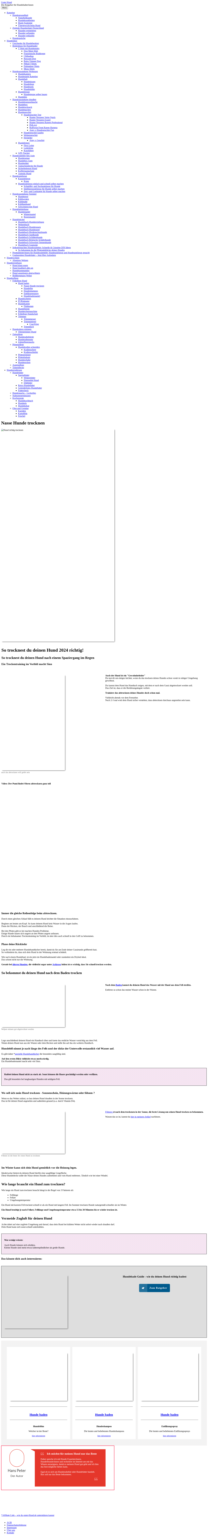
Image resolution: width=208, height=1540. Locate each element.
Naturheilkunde (25, 18)
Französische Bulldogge (34, 53)
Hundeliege (29, 84)
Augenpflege (18, 365)
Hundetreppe (24, 92)
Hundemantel (24, 212)
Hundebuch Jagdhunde (28, 235)
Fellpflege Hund (19, 281)
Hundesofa (29, 87)
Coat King (34, 324)
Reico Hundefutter (26, 385)
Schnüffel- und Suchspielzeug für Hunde (42, 186)
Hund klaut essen (20, 265)
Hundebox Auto (25, 161)
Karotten (22, 411)
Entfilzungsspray (31, 293)
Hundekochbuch (25, 401)
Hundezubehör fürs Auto (23, 155)
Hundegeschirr (24, 112)
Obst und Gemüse (20, 408)
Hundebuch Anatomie (28, 245)
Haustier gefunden (26, 33)
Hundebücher (18, 219)
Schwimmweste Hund (28, 206)
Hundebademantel (32, 296)
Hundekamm (24, 303)
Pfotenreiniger (24, 355)
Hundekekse (23, 406)
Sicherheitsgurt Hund (27, 168)
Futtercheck (23, 390)
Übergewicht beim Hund (29, 25)
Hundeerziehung (14, 263)
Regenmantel (30, 217)
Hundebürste (24, 309)
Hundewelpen (13, 258)
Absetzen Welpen (20, 260)
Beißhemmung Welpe (22, 275)
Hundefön (28, 288)
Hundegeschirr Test (32, 115)
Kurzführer (29, 150)
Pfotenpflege (18, 344)
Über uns (11, 1530)
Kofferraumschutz (26, 171)
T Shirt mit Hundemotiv (28, 48)
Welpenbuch (23, 224)
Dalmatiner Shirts (31, 66)
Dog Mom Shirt (31, 51)
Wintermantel (30, 214)
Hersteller (28, 138)
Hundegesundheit (20, 15)
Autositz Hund (24, 173)
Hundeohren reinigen (21, 329)
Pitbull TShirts (30, 64)
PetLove (33, 125)
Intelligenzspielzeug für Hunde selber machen (44, 189)
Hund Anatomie (25, 23)
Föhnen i (109, 1112)
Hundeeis (22, 403)
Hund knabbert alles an (22, 268)
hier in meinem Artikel (141, 1117)
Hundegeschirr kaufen (34, 132)
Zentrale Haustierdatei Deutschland (28, 28)
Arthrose (56, 964)
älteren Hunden (19, 964)
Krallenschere (30, 349)
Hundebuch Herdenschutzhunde (32, 232)
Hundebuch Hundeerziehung (31, 222)
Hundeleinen (24, 143)
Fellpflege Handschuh (28, 314)
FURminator (23, 301)
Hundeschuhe (24, 360)
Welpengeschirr (31, 135)
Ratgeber (11, 12)
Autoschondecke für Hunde (30, 166)
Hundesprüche (18, 38)
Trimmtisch (29, 326)
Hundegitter (23, 163)
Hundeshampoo (31, 291)
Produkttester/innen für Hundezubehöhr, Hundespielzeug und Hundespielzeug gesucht (51, 252)
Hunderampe (24, 158)
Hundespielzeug (19, 176)
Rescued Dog (30, 58)
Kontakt (10, 1532)
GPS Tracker (24, 153)
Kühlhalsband (24, 204)
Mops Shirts (29, 69)
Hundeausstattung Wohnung (25, 71)
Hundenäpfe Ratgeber (28, 76)
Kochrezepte (18, 398)
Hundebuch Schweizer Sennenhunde (34, 242)
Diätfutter (28, 383)
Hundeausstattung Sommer (24, 194)
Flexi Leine (29, 145)
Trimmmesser (30, 319)
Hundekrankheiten (26, 20)
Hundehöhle (29, 89)
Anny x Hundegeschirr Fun (41, 130)
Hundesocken (24, 362)
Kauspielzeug (24, 178)
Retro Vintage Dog (32, 61)
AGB (9, 1522)
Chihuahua (29, 56)
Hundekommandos (20, 270)
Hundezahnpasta (25, 339)
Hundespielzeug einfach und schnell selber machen (41, 184)
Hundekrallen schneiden (29, 347)
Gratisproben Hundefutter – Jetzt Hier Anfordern (34, 255)
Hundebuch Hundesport (29, 229)
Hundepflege (12, 278)
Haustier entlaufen (26, 35)
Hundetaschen (24, 109)
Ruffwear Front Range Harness (43, 127)
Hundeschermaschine (27, 311)
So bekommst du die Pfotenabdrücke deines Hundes (41, 250)
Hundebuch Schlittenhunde (30, 237)
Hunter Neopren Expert (40, 120)
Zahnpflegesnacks (26, 342)
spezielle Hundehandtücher (27, 1054)
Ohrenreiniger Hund (27, 332)
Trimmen (22, 316)
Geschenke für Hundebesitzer (25, 43)
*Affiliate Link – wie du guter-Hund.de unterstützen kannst (27, 1515)
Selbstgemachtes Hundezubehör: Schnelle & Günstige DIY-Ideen (41, 247)
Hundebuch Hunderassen (29, 227)
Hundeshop (12, 41)
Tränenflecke (18, 367)
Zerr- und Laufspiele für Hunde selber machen (44, 191)
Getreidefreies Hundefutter (30, 388)
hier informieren (38, 1436)
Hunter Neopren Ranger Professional (46, 122)
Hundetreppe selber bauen (35, 94)
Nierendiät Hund (31, 380)
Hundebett (22, 79)
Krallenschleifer (31, 352)
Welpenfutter (29, 378)
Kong (26, 181)
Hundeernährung (14, 370)
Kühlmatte (22, 201)
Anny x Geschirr (36, 140)
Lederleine (28, 148)
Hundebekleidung (20, 209)
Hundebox (23, 104)
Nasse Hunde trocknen (34, 286)
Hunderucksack (25, 107)
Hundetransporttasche (27, 102)
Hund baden (23, 283)
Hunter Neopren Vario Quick (42, 117)
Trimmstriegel (30, 321)
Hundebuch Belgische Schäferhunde (34, 240)
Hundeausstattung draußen (24, 99)
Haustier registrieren (27, 30)
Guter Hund (6, 2)
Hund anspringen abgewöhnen (26, 273)
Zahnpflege (17, 334)
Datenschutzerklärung (16, 1525)
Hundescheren (24, 298)
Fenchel (21, 416)
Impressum (12, 1527)
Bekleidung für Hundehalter (24, 46)
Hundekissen (29, 81)
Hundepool (23, 196)
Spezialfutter (23, 375)
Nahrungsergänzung (21, 395)
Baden (119, 985)
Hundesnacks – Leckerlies (24, 393)
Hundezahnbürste (26, 337)
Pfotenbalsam (24, 357)
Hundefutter (17, 372)
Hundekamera (24, 74)
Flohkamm (28, 306)
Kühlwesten (23, 199)
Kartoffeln (22, 413)
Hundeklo (22, 97)
